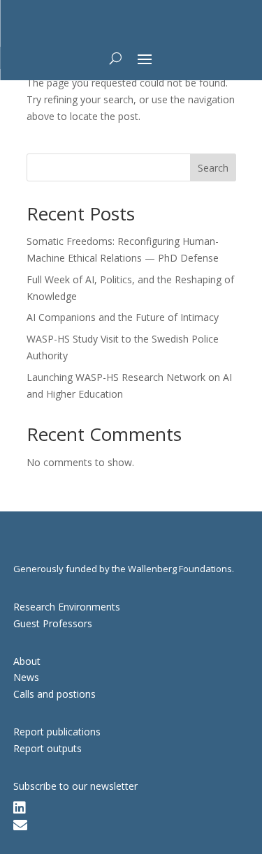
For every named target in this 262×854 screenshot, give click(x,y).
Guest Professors (52, 623)
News (26, 677)
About (27, 661)
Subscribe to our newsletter (75, 786)
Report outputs (47, 748)
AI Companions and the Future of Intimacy (123, 317)
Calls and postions (54, 694)
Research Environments (66, 606)
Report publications (57, 731)
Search (213, 167)
